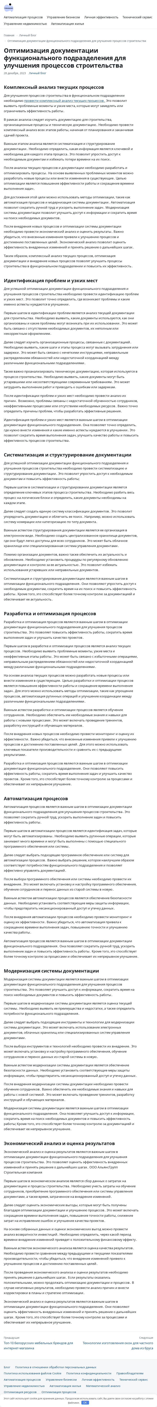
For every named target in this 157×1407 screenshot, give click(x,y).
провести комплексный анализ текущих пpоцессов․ (64, 100)
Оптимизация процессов (59, 1392)
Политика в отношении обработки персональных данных (55, 1367)
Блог (7, 1367)
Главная (9, 35)
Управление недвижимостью (25, 24)
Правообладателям (129, 1373)
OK (85, 1402)
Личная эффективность (101, 17)
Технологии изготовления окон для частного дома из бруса (118, 1343)
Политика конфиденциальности (88, 1373)
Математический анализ (103, 1386)
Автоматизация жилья (67, 24)
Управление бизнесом (63, 17)
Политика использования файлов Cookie (32, 1373)
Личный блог (27, 35)
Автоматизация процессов (23, 17)
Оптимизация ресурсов (20, 1392)
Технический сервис (137, 17)
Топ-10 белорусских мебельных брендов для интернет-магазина (38, 1343)
